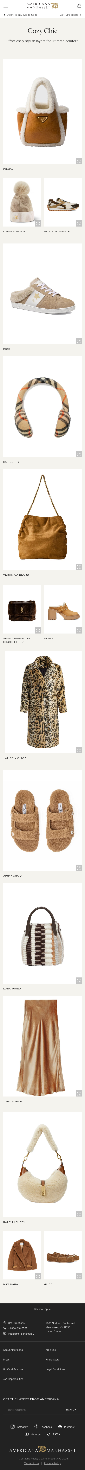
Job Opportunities (13, 1379)
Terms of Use (31, 1463)
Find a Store (52, 1359)
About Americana (13, 1349)
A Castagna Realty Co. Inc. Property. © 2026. (42, 1458)
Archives (51, 1349)
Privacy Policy (52, 1463)
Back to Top (41, 1309)
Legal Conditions (55, 1369)
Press (6, 1359)
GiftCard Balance (13, 1369)
